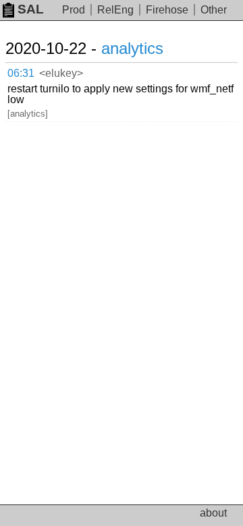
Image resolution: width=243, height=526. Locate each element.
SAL (31, 9)
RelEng (115, 10)
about (213, 513)
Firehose (167, 10)
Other (213, 10)
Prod (73, 10)
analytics (132, 48)
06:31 (20, 73)
